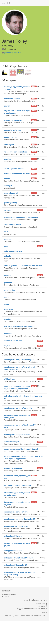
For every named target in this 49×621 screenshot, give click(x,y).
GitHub (6, 596)
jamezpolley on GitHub (12, 52)
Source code (40, 604)
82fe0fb (44, 612)
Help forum (41, 606)
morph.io (6, 3)
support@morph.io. (11, 594)
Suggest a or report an (31, 608)
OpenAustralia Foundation (30, 615)
